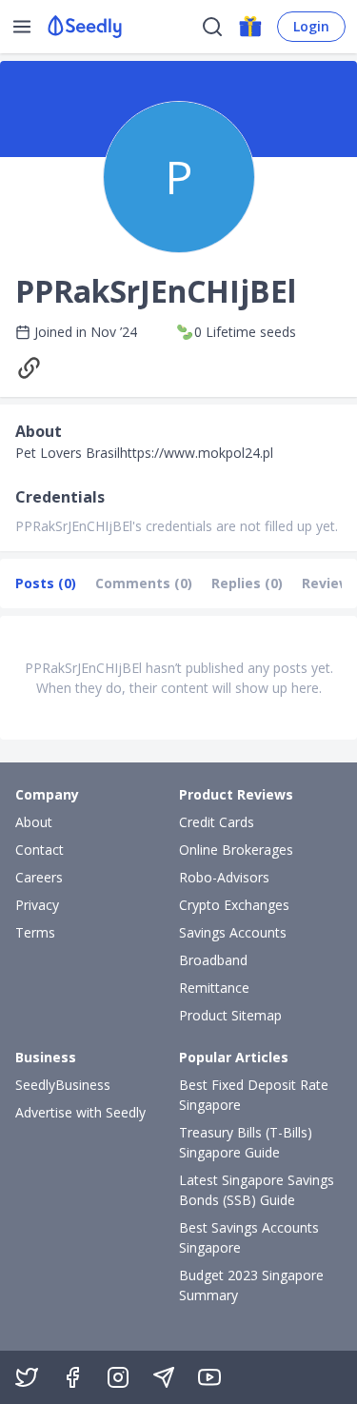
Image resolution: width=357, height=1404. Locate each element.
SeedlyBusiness (62, 1085)
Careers (39, 877)
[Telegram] (163, 1377)
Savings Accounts (233, 932)
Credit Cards (216, 822)
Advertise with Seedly (80, 1112)
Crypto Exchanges (234, 905)
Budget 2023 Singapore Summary (251, 1285)
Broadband (213, 960)
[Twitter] (26, 1377)
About (33, 822)
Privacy (37, 905)
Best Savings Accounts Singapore (249, 1237)
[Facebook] (72, 1377)
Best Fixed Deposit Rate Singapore (253, 1095)
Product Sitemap (230, 1015)
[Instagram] (118, 1377)
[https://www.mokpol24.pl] (33, 368)
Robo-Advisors (224, 877)
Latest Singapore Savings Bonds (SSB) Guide (256, 1190)
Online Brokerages (236, 849)
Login (311, 26)
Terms (35, 932)
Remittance (214, 988)
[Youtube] (209, 1377)
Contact (39, 849)
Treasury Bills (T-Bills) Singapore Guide (245, 1142)
